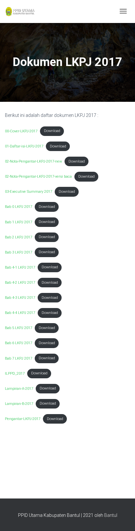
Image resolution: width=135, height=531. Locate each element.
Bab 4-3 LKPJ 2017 (20, 298)
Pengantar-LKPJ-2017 (22, 419)
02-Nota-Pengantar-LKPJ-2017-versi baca (38, 176)
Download (52, 131)
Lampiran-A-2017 (19, 388)
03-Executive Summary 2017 (28, 191)
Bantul (110, 515)
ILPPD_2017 (15, 373)
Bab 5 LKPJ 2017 (18, 328)
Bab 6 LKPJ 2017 (18, 343)
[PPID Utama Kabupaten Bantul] (20, 11)
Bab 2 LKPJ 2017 (18, 237)
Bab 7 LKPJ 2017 (18, 358)
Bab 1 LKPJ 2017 (18, 222)
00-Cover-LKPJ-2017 (21, 131)
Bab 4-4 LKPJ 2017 (20, 313)
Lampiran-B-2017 (19, 403)
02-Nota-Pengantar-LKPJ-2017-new (33, 161)
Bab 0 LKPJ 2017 (18, 207)
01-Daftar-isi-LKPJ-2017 (24, 146)
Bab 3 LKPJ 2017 (18, 252)
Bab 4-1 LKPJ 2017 (20, 267)
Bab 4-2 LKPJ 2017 (20, 282)
